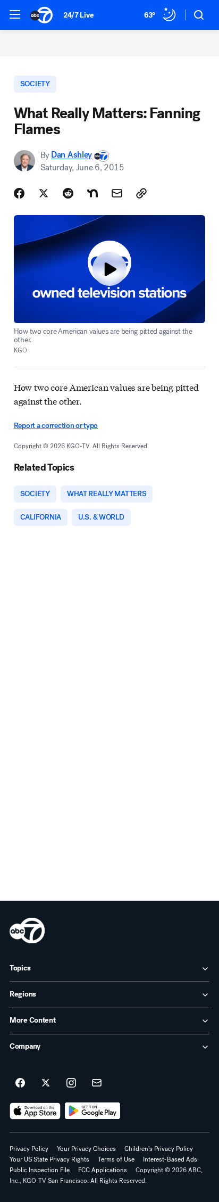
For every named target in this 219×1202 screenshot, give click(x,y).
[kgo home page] (27, 930)
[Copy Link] (141, 193)
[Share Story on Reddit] (68, 193)
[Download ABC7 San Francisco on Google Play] (93, 1110)
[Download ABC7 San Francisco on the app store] (35, 1110)
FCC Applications (102, 1170)
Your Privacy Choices (86, 1149)
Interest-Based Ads (170, 1159)
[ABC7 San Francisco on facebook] (20, 1083)
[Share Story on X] (44, 193)
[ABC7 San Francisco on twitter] (45, 1083)
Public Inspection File (40, 1170)
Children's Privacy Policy (158, 1149)
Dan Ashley (71, 155)
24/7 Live (78, 15)
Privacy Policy (29, 1149)
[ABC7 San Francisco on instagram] (71, 1083)
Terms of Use (116, 1159)
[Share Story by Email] (117, 193)
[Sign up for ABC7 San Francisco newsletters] (96, 1083)
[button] (15, 14)
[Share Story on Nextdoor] (92, 193)
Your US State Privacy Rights (49, 1159)
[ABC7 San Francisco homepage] (41, 14)
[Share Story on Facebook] (19, 193)
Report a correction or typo (56, 426)
